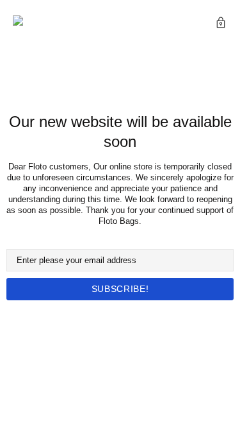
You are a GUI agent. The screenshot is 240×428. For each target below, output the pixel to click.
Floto (35, 24)
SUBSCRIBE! (120, 289)
